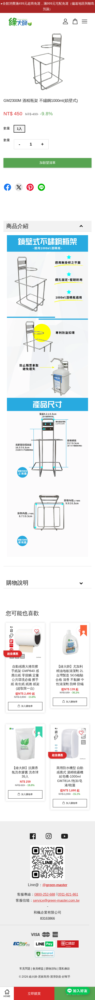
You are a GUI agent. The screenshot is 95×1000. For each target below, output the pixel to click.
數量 (6, 128)
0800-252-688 (44, 894)
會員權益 (38, 968)
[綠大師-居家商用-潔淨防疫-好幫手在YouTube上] (64, 840)
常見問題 (24, 968)
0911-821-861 (68, 894)
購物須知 (51, 968)
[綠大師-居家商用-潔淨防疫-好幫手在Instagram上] (48, 840)
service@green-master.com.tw (56, 900)
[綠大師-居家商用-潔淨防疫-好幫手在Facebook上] (31, 840)
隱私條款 (64, 968)
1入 (19, 129)
